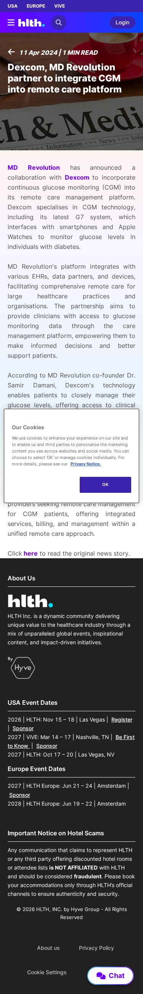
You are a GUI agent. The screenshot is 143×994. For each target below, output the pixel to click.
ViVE (59, 6)
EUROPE (36, 6)
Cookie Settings (47, 972)
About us (48, 948)
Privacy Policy (96, 948)
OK (105, 484)
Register (121, 719)
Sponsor (23, 728)
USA (13, 6)
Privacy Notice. (86, 464)
